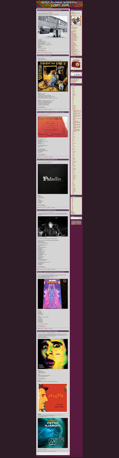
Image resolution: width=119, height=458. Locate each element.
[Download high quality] (42, 50)
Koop (72, 41)
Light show (73, 213)
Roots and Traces (74, 44)
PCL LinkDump (73, 33)
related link (50, 52)
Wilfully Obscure (74, 50)
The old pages (73, 28)
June (73, 97)
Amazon (45, 416)
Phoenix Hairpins (74, 34)
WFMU (72, 32)
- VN (72, 208)
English (72, 212)
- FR (72, 201)
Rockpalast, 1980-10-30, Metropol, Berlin (52, 14)
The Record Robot (74, 36)
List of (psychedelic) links (75, 54)
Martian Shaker (73, 35)
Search (73, 216)
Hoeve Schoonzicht (74, 80)
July (73, 89)
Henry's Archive (73, 38)
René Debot (43, 337)
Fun (71, 210)
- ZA (72, 209)
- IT (72, 204)
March (73, 90)
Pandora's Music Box (74, 53)
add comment (41, 52)
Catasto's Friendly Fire (75, 49)
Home (72, 11)
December (74, 105)
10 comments (41, 451)
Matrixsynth (73, 47)
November (74, 106)
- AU (72, 198)
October (73, 93)
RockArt (45, 415)
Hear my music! (73, 15)
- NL (72, 206)
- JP (72, 205)
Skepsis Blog (73, 82)
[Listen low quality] (41, 106)
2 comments (41, 269)
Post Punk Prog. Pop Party (75, 51)
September (74, 94)
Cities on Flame (73, 40)
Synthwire (72, 46)
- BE (72, 199)
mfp (40, 277)
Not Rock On (73, 43)
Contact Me (73, 12)
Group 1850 (64, 334)
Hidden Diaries (73, 45)
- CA (72, 200)
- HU (72, 202)
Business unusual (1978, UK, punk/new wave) (77, 113)
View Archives (73, 86)
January (73, 138)
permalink (46, 52)
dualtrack (72, 52)
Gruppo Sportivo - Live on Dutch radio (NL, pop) (77, 111)
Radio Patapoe (73, 81)
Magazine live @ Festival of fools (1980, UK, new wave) (77, 116)
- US (72, 207)
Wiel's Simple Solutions (75, 79)
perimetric (72, 42)
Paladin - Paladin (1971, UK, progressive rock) (77, 124)
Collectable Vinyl (54, 381)
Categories (73, 196)
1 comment (41, 207)
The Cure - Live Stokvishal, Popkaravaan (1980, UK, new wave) (77, 122)
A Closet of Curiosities (75, 37)
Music (50, 12)
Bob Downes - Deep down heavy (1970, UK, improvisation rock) (76, 130)
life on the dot (73, 39)
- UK (52, 12)
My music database (74, 27)
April (73, 99)
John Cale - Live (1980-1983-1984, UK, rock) (76, 127)
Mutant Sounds (73, 31)
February (73, 91)
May (73, 98)
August (73, 88)
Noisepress (73, 48)
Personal (72, 211)
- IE (72, 203)
